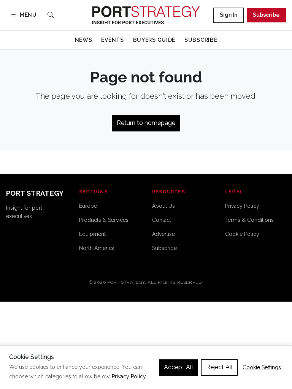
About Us (163, 206)
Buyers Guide (154, 40)
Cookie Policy (242, 234)
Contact (161, 220)
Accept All (178, 367)
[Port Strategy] (146, 15)
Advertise (163, 234)
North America (96, 248)
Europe (88, 206)
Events (112, 40)
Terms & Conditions (249, 220)
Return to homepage (146, 123)
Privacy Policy (242, 206)
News (83, 40)
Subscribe (266, 15)
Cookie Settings (262, 367)
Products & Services (104, 220)
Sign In (228, 15)
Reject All (219, 367)
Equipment (92, 234)
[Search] (50, 15)
